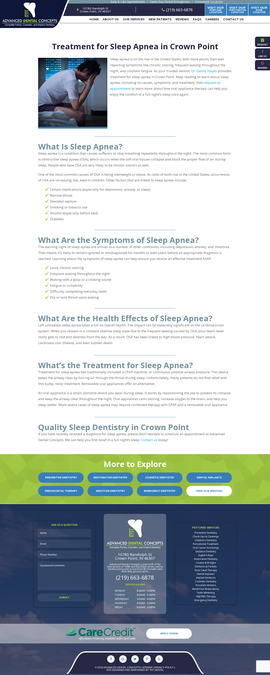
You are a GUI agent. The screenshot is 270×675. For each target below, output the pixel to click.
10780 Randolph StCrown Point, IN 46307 (135, 556)
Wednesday (122, 599)
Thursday (121, 603)
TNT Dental (156, 670)
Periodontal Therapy (61, 490)
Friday (119, 607)
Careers (212, 19)
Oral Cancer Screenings (206, 548)
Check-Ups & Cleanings (206, 536)
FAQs (197, 19)
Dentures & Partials (205, 566)
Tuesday (120, 595)
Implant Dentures (205, 578)
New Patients (160, 19)
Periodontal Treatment (205, 544)
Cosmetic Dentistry (159, 477)
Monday (120, 590)
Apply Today (169, 633)
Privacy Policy (164, 667)
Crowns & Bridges (206, 563)
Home (94, 19)
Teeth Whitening (206, 593)
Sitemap (147, 667)
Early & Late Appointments (128, 2)
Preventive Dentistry (61, 477)
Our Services (134, 19)
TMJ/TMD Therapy (206, 596)
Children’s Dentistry (206, 540)
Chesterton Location (237, 10)
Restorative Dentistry (110, 477)
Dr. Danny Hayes (204, 71)
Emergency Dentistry (160, 490)
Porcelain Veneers (206, 585)
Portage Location (216, 10)
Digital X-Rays (205, 555)
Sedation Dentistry (110, 490)
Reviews (182, 19)
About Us (111, 19)
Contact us (149, 440)
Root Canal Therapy (206, 570)
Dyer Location (259, 10)
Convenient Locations (209, 2)
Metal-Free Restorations (205, 589)
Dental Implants (209, 477)
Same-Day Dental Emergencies (170, 2)
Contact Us (233, 19)
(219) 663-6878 (135, 577)
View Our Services (209, 490)
